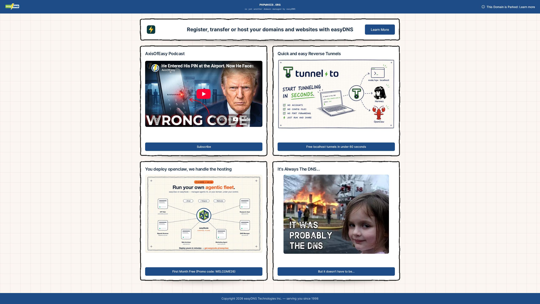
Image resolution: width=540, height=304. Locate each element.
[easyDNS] (12, 6)
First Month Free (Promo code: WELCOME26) (203, 271)
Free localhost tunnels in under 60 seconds (336, 146)
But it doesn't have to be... (336, 271)
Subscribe (204, 146)
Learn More (380, 29)
